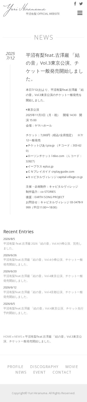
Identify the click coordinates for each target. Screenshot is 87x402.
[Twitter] (81, 4)
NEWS (18, 336)
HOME (7, 336)
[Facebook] (75, 4)
